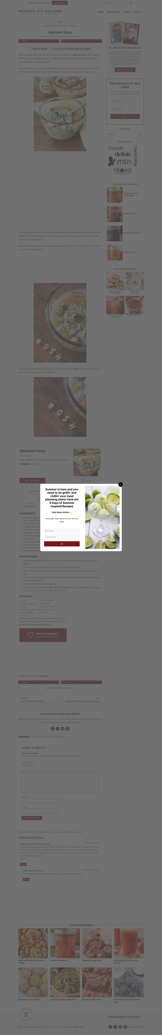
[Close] (120, 484)
